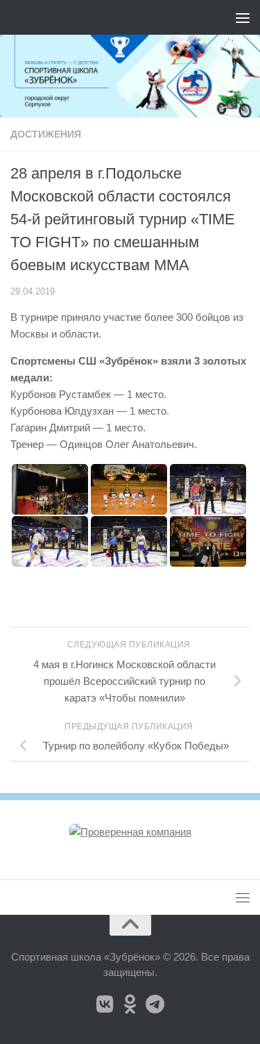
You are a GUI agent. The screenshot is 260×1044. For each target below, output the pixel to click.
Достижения (45, 134)
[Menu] (242, 17)
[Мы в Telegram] (155, 1004)
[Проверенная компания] (130, 832)
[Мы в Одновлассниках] (130, 1004)
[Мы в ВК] (105, 1004)
